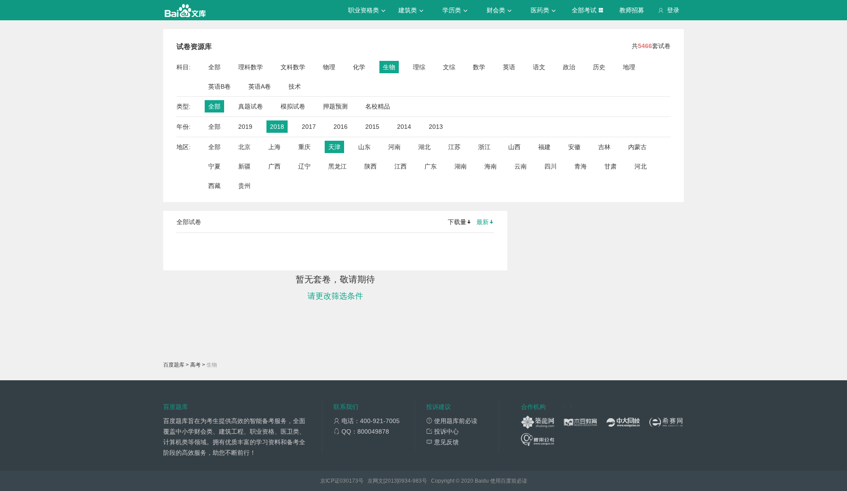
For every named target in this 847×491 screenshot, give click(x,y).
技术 (295, 86)
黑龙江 (337, 166)
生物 (389, 67)
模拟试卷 (293, 106)
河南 (394, 146)
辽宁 (304, 166)
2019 (245, 126)
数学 (479, 67)
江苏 (454, 146)
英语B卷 (219, 86)
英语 (509, 67)
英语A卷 (259, 86)
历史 (599, 67)
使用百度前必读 (508, 481)
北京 (244, 146)
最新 (482, 221)
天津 (334, 146)
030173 (349, 481)
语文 (539, 67)
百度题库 (173, 365)
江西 (400, 166)
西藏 (214, 185)
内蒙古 (637, 146)
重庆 (304, 146)
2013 (436, 126)
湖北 (424, 146)
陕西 (370, 166)
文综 (449, 67)
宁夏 (214, 166)
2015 (372, 126)
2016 (341, 126)
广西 (274, 166)
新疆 (244, 166)
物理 (329, 67)
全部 (214, 67)
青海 (580, 166)
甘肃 (610, 166)
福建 (544, 146)
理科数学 (250, 67)
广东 (430, 166)
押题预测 (335, 106)
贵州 (244, 185)
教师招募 (631, 10)
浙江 (484, 146)
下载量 (457, 221)
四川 (550, 166)
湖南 (460, 166)
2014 (404, 126)
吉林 (604, 146)
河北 (640, 166)
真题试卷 (250, 106)
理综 (419, 67)
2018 (277, 126)
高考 (195, 365)
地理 (629, 67)
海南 (490, 166)
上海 (274, 146)
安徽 (574, 146)
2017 (309, 126)
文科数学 (293, 67)
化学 (359, 67)
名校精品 (377, 106)
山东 (364, 146)
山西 (514, 146)
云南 (520, 166)
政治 (569, 67)
